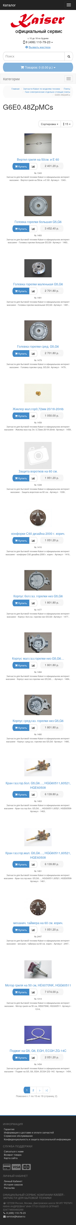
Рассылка (9, 1187)
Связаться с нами (14, 1151)
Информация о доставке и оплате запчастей (29, 1132)
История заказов (13, 1184)
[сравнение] (33, 166)
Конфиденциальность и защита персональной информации (37, 1139)
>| (46, 1090)
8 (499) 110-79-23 (16, 1212)
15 (67, 124)
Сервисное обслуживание (18, 1135)
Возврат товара (12, 1154)
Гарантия (9, 1129)
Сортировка (49, 124)
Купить (22, 166)
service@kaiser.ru (15, 1216)
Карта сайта (11, 1158)
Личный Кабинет (13, 1181)
